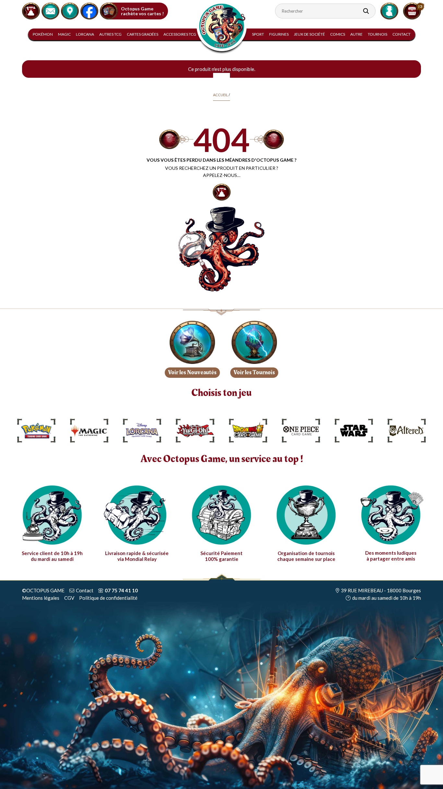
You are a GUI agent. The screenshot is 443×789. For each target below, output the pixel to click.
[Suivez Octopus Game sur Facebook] (89, 10)
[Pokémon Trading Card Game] (36, 431)
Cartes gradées (142, 34)
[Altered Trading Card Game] (407, 431)
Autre (356, 34)
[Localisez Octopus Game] (70, 10)
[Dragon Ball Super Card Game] (248, 431)
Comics (337, 34)
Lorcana (85, 34)
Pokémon (43, 34)
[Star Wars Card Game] (354, 431)
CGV (69, 598)
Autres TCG (110, 34)
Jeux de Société (309, 34)
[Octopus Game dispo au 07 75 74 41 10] (31, 10)
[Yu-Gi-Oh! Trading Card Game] (195, 431)
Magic (64, 34)
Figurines (279, 34)
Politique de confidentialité (108, 598)
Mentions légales (40, 598)
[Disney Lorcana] (142, 431)
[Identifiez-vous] (389, 10)
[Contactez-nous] (50, 10)
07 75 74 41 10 (121, 590)
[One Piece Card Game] (301, 431)
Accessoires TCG (179, 34)
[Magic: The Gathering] (89, 431)
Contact (401, 34)
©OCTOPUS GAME (43, 590)
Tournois (377, 34)
